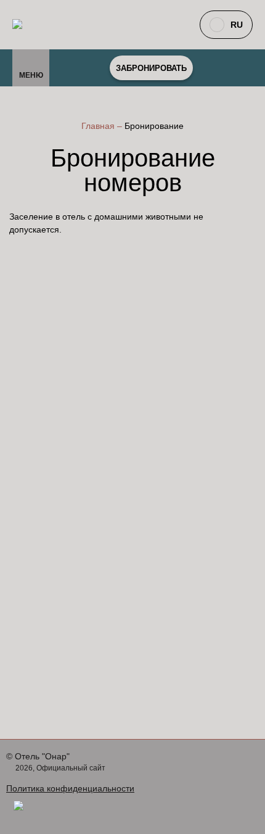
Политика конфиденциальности (70, 788)
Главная (99, 126)
